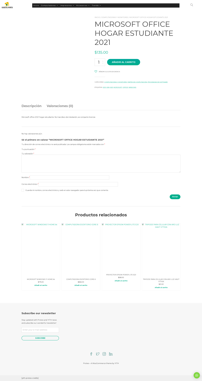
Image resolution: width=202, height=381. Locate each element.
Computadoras (48, 5)
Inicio (36, 5)
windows (132, 87)
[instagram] (104, 354)
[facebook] (91, 354)
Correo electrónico (30, 184)
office (125, 87)
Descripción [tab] (32, 106)
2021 (111, 87)
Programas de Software (158, 82)
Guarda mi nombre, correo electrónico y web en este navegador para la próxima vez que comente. (66, 190)
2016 (107, 87)
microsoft (118, 87)
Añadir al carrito (123, 62)
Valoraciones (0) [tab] (60, 106)
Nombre (26, 177)
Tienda (95, 5)
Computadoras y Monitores (114, 17)
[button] (197, 375)
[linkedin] (110, 354)
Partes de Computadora (137, 82)
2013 (104, 87)
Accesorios (81, 5)
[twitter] (97, 354)
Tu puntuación (29, 149)
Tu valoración (28, 154)
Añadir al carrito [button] (40, 285)
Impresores (66, 5)
